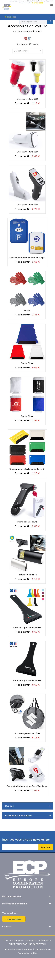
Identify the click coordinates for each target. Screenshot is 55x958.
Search (50, 21)
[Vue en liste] (29, 38)
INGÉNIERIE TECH (37, 944)
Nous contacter (14, 919)
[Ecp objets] (6, 6)
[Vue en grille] (25, 38)
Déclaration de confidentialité (19, 949)
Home (16, 31)
